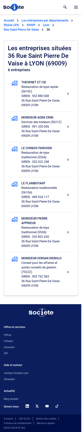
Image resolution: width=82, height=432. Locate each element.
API (6, 353)
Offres (7, 335)
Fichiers (8, 341)
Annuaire (9, 347)
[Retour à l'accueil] (41, 312)
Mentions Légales (46, 423)
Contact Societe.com (16, 373)
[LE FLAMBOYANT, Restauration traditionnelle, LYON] (41, 194)
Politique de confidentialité (17, 423)
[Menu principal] (76, 7)
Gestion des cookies (46, 418)
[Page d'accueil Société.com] (13, 7)
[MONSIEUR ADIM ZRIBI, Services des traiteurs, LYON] (41, 126)
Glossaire (9, 379)
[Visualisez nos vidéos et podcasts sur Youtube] (46, 406)
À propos (8, 418)
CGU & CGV (24, 418)
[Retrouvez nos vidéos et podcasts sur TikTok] (56, 406)
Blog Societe (11, 398)
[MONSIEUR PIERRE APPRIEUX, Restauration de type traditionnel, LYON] (41, 232)
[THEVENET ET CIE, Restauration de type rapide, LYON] (41, 93)
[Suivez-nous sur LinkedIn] (27, 406)
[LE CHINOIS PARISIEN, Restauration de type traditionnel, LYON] (41, 159)
